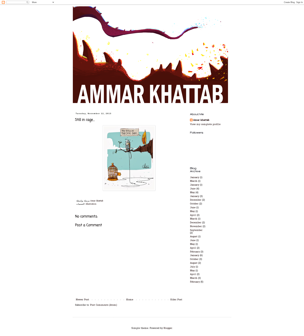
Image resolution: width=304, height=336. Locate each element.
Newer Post (82, 299)
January (194, 177)
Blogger (168, 328)
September (196, 230)
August (193, 236)
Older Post (176, 299)
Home (129, 299)
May (192, 192)
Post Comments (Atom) (103, 305)
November (196, 226)
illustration (91, 204)
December (195, 200)
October (194, 204)
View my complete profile (205, 124)
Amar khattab (201, 120)
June (193, 189)
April (193, 215)
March (193, 181)
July (192, 267)
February (195, 252)
